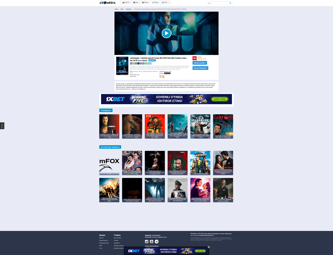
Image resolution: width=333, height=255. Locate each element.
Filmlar (122, 9)
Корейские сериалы (118, 245)
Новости (127, 2)
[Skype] (148, 63)
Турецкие (116, 240)
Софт (166, 2)
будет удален (194, 235)
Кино (136, 2)
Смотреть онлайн (199, 63)
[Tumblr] (141, 63)
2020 (163, 75)
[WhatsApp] (146, 63)
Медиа (156, 2)
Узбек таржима (117, 238)
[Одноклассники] (134, 63)
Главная (116, 9)
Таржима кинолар (103, 240)
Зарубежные (129, 9)
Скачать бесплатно (200, 68)
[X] (138, 63)
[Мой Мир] (136, 63)
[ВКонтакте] (131, 63)
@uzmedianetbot (156, 235)
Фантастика (135, 71)
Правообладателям (104, 243)
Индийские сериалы (119, 248)
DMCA (100, 245)
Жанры (146, 2)
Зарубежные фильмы (147, 71)
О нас (100, 248)
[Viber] (143, 63)
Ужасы (131, 73)
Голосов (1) (199, 57)
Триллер (140, 71)
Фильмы (101, 238)
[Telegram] (151, 63)
